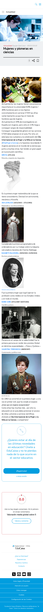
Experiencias (21, 559)
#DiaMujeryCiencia (10, 143)
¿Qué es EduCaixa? (21, 556)
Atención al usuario (21, 586)
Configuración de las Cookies (21, 599)
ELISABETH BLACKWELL (10, 253)
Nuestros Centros (21, 563)
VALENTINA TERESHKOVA (11, 349)
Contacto (21, 566)
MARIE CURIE (6, 302)
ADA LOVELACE (7, 203)
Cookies (21, 595)
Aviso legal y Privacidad (21, 581)
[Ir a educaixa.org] (11, 4)
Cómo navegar (21, 590)
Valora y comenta (21, 521)
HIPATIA (4, 155)
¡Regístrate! (21, 471)
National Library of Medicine (8, 289)
